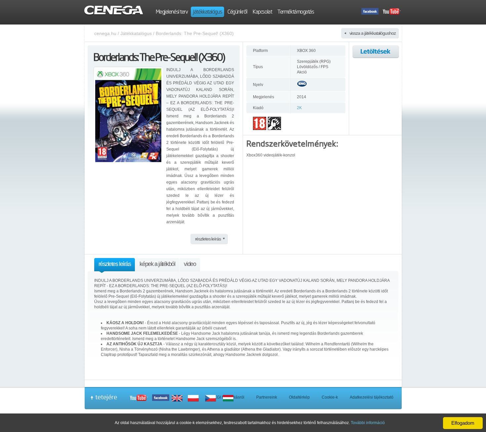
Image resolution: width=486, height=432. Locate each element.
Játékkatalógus (136, 33)
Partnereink (266, 397)
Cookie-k (330, 397)
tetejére (106, 397)
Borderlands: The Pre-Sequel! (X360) (195, 33)
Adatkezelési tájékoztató (371, 397)
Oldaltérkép (299, 397)
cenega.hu (105, 33)
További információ (368, 422)
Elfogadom (462, 423)
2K (299, 108)
